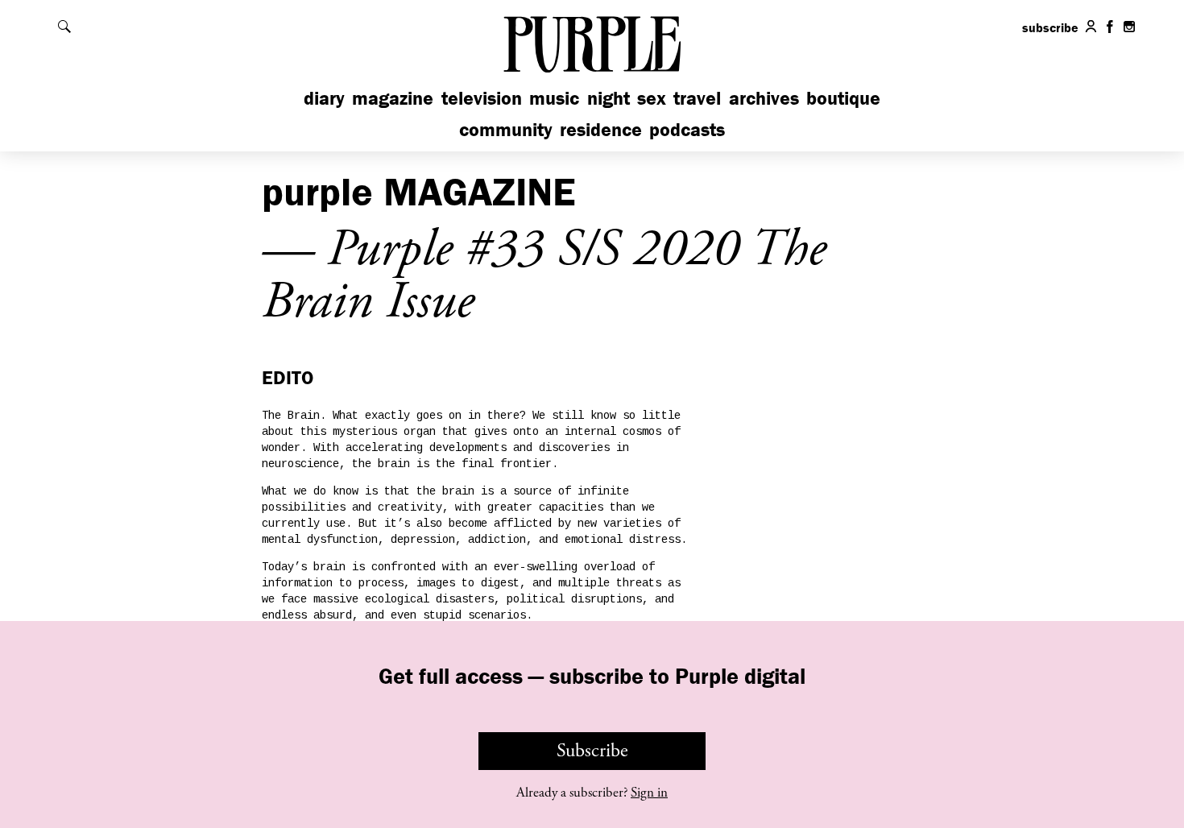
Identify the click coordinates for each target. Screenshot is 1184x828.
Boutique (843, 98)
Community (506, 129)
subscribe (1050, 27)
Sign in (649, 792)
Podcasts (687, 129)
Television (481, 98)
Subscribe (592, 751)
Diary (324, 98)
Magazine (392, 98)
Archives (764, 98)
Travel (697, 98)
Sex (651, 98)
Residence (601, 129)
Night (608, 98)
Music (554, 98)
